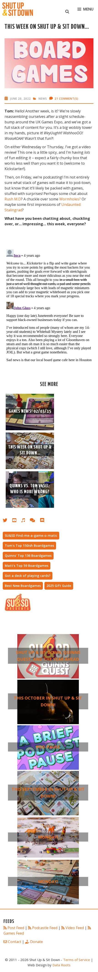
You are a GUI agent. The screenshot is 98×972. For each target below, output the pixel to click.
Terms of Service (76, 959)
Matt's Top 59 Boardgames (26, 565)
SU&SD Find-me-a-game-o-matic (31, 535)
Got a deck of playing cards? (27, 575)
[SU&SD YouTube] (16, 521)
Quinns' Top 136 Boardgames (28, 555)
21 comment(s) (66, 99)
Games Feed (13, 933)
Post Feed (16, 927)
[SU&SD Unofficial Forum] (35, 521)
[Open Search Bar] (67, 9)
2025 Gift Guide (58, 585)
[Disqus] (49, 305)
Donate (36, 941)
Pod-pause (48, 747)
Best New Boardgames (23, 585)
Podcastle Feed (44, 927)
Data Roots (61, 965)
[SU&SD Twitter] (7, 521)
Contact (14, 941)
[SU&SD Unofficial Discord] (44, 521)
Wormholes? (70, 199)
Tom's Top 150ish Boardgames (29, 545)
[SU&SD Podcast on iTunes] (25, 521)
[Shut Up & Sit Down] (17, 9)
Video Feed (74, 927)
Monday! (48, 837)
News (43, 99)
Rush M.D (13, 199)
